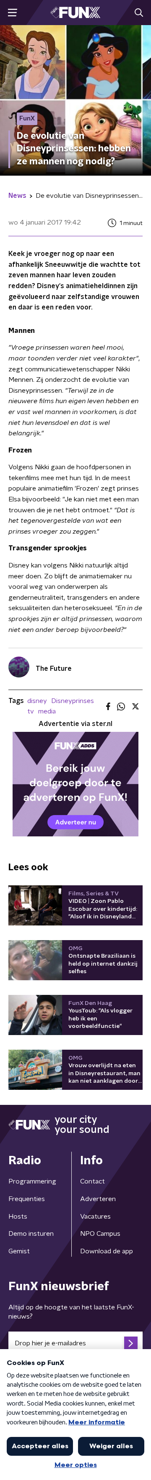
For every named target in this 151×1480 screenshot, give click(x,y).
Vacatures (95, 1216)
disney (37, 701)
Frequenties (26, 1199)
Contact (92, 1181)
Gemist (19, 1251)
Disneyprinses (72, 701)
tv (30, 711)
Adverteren (98, 1199)
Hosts (17, 1216)
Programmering (32, 1181)
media (47, 711)
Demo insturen (31, 1233)
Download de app (106, 1251)
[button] (12, 12)
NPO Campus (100, 1233)
